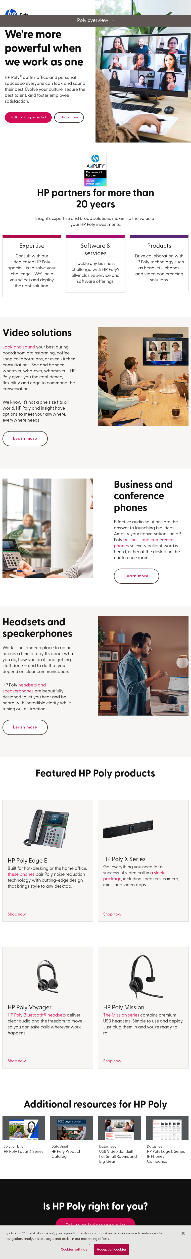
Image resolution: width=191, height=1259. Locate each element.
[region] (95, 1242)
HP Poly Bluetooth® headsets (37, 1015)
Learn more (25, 439)
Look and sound (18, 347)
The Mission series (121, 1015)
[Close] (183, 1233)
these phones (21, 874)
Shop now (69, 117)
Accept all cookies (112, 1250)
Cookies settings (74, 1250)
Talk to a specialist (28, 117)
